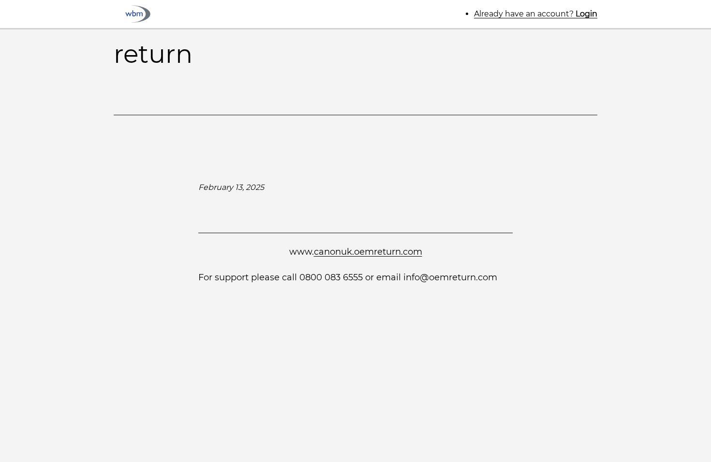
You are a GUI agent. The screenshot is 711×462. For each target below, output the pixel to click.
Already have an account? (535, 13)
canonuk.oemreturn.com (368, 251)
